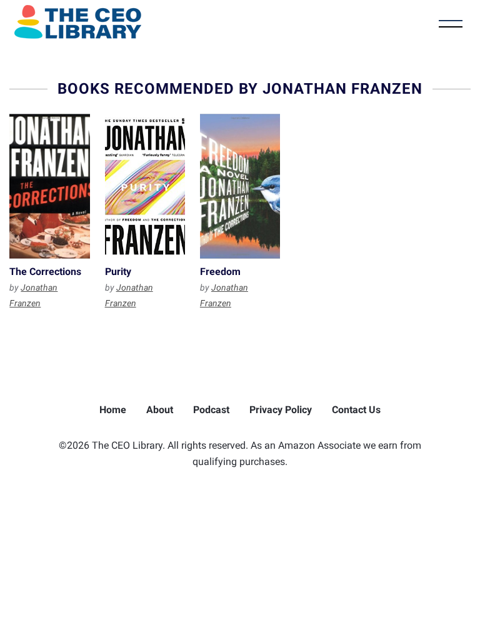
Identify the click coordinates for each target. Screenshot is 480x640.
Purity (145, 186)
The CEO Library (77, 22)
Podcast (211, 410)
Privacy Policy (280, 410)
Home (112, 410)
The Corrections (49, 186)
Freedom (240, 186)
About (159, 410)
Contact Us (356, 410)
